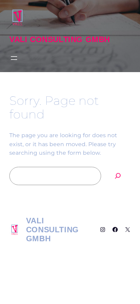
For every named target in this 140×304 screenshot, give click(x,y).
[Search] (118, 176)
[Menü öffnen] (14, 58)
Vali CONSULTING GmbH (59, 39)
